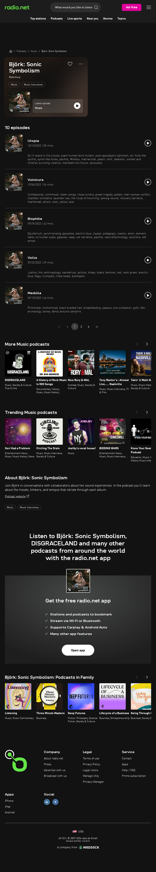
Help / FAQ (128, 770)
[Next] (147, 343)
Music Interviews (33, 85)
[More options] (80, 64)
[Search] (96, 7)
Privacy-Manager (93, 781)
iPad (7, 806)
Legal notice (90, 770)
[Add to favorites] (70, 63)
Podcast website (15, 496)
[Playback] (77, 106)
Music (14, 85)
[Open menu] (148, 7)
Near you (92, 18)
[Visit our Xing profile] (55, 802)
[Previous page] (67, 327)
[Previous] (137, 343)
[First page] (59, 327)
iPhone (9, 801)
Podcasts (57, 18)
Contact (127, 758)
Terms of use (91, 758)
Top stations (38, 18)
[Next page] (88, 327)
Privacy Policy (91, 764)
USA (80, 831)
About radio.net (53, 758)
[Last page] (96, 327)
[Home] (10, 51)
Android (10, 812)
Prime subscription (134, 776)
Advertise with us (54, 770)
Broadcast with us (55, 776)
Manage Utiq (91, 776)
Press (47, 764)
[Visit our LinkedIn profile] (47, 802)
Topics (121, 18)
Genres (108, 18)
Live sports (74, 18)
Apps (125, 764)
